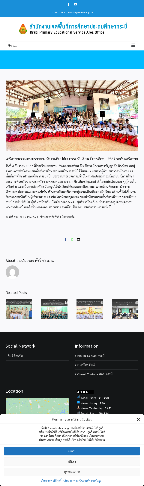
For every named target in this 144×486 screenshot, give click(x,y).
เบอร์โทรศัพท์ (86, 365)
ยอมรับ (72, 451)
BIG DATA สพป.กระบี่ (90, 356)
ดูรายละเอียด (72, 471)
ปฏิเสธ (72, 461)
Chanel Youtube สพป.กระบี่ (95, 374)
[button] (138, 419)
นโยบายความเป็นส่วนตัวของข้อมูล (82, 480)
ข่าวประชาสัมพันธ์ (49, 216)
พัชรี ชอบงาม (15, 216)
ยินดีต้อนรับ (15, 356)
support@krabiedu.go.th (80, 12)
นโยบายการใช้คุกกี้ (51, 480)
